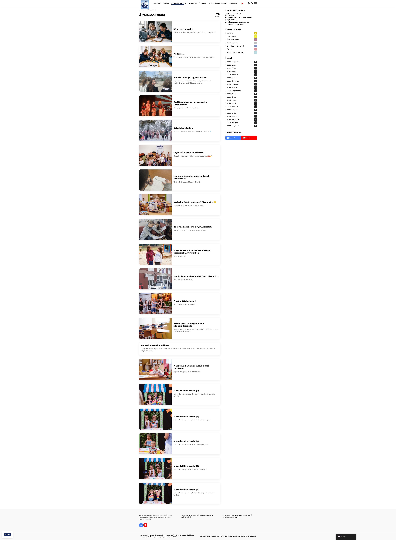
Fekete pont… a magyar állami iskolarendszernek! (189, 324)
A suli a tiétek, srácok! (185, 301)
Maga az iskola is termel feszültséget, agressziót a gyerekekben (192, 251)
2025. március (241, 107)
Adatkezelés (252, 536)
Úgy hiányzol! (232, 21)
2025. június (241, 97)
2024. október (241, 123)
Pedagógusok (215, 536)
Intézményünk (205, 536)
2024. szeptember (241, 126)
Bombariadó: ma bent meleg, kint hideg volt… (196, 276)
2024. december (241, 116)
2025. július (241, 94)
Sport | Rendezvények (241, 52)
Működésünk (242, 536)
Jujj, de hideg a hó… (184, 128)
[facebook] (141, 525)
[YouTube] (145, 525)
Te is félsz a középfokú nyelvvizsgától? (193, 227)
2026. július (241, 65)
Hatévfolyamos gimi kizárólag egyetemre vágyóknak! (238, 23)
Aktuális (241, 33)
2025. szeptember (241, 91)
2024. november (241, 119)
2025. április (241, 103)
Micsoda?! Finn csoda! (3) (186, 441)
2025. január (241, 113)
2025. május (241, 100)
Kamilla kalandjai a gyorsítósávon (190, 77)
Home (141, 10)
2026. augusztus (241, 62)
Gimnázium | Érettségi (241, 46)
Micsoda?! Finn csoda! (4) (186, 416)
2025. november (241, 84)
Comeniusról (232, 536)
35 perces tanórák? (183, 29)
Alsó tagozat (241, 36)
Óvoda (241, 49)
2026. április (241, 71)
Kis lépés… (179, 54)
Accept (7, 534)
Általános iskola (150, 10)
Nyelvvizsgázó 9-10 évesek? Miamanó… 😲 (195, 202)
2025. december (241, 81)
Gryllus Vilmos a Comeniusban (188, 152)
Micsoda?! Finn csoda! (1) (186, 489)
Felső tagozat (241, 43)
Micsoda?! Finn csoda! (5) (186, 390)
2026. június (241, 68)
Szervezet (224, 536)
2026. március (241, 75)
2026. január (241, 78)
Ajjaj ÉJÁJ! (231, 19)
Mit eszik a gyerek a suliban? (155, 345)
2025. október (241, 87)
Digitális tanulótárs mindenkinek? (239, 17)
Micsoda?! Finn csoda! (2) (186, 466)
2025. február (241, 110)
